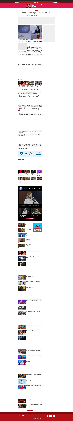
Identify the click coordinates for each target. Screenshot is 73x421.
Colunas (36, 2)
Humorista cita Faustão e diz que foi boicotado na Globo (39, 182)
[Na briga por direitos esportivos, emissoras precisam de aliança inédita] (22, 307)
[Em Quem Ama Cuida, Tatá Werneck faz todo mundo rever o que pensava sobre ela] (22, 288)
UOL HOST (28, 0)
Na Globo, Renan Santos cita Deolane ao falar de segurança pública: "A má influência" (28, 235)
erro (41, 41)
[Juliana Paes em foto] (27, 171)
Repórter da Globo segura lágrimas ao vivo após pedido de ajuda (33, 182)
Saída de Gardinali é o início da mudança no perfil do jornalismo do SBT (33, 380)
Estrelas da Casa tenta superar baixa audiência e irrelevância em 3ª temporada (38, 86)
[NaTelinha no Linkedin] (50, 416)
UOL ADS (36, 0)
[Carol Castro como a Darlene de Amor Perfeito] (21, 178)
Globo (39, 51)
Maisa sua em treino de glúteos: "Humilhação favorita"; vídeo (28, 224)
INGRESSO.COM (25, 0)
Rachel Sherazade (26, 145)
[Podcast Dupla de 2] (51, 416)
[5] (21, 245)
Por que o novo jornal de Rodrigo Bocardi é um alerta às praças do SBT (34, 361)
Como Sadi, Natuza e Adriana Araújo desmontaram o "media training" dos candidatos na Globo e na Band (33, 331)
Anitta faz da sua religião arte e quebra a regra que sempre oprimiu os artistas (33, 399)
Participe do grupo (38, 154)
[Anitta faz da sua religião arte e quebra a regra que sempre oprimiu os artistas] (22, 400)
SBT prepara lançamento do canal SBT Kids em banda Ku (34, 300)
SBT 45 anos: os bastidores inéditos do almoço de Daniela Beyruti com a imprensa (33, 311)
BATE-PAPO (49, 0)
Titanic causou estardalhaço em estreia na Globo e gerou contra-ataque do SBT (33, 175)
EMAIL (52, 0)
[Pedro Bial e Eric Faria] (27, 178)
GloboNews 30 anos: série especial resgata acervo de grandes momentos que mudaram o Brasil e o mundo (33, 350)
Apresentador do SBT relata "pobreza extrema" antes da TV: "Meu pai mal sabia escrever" (35, 215)
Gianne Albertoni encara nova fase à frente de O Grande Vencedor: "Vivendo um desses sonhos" (29, 86)
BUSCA (46, 0)
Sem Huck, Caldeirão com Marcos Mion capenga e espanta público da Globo (39, 175)
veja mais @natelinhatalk (30, 218)
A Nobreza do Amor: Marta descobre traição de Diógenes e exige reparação (28, 245)
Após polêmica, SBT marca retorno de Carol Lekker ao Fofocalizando (33, 355)
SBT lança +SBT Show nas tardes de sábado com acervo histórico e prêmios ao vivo (34, 262)
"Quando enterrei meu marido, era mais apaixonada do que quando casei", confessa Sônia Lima (24, 215)
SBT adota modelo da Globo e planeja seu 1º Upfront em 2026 (34, 257)
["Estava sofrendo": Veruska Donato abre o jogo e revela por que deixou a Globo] (22, 406)
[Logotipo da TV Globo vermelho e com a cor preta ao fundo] (21, 171)
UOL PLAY (34, 0)
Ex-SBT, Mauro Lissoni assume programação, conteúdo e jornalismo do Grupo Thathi (34, 325)
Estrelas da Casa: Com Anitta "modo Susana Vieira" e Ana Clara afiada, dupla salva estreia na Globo (21, 86)
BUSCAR (58, 2)
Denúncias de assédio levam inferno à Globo (20, 174)
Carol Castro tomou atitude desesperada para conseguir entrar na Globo (20, 182)
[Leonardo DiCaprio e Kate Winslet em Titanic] (33, 171)
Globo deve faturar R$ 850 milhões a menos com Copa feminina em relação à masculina (33, 276)
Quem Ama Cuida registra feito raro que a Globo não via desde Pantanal (28, 229)
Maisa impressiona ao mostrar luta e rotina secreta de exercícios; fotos (28, 240)
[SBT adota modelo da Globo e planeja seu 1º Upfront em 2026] (22, 258)
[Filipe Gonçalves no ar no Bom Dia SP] (33, 178)
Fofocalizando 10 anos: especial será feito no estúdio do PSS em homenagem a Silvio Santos (34, 385)
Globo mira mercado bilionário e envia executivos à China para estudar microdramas (33, 281)
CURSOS (32, 0)
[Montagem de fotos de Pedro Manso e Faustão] (39, 178)
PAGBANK (30, 0)
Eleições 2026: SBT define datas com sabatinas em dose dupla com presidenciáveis (34, 336)
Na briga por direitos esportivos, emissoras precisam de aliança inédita (34, 306)
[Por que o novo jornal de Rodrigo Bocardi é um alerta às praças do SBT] (22, 362)
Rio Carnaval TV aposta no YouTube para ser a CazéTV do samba (34, 374)
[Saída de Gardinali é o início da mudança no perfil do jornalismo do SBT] (22, 381)
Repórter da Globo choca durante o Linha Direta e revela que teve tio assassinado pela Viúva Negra (27, 182)
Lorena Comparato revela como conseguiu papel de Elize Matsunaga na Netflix (29, 205)
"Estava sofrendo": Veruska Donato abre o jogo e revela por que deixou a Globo (34, 405)
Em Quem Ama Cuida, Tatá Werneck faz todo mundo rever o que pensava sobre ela (33, 287)
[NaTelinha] (16, 2)
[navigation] (20, 2)
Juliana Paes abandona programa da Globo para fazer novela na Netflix (27, 174)
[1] (21, 224)
